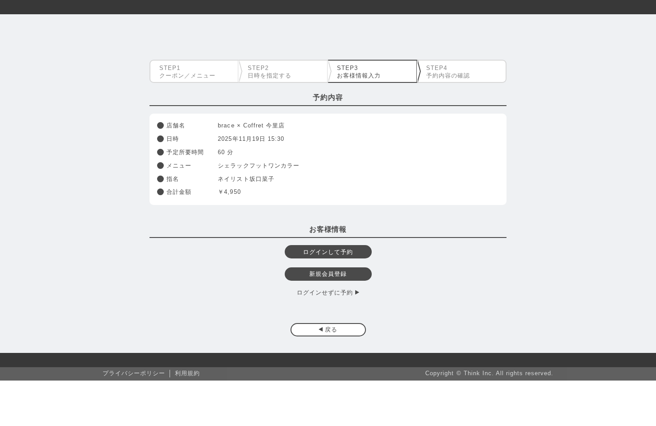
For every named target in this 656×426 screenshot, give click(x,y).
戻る (331, 329)
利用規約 (187, 373)
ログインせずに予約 (325, 292)
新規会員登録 (328, 273)
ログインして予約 (328, 252)
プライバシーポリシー (134, 373)
